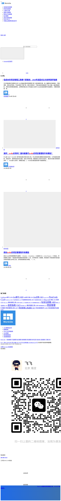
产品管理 (14, 339)
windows (9, 299)
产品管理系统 (17, 299)
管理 (58, 302)
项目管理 (6, 96)
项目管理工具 (12, 308)
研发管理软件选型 (36, 302)
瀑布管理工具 (13, 302)
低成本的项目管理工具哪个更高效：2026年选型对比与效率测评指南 (30, 80)
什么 (47, 299)
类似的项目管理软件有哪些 (16, 252)
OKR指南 (6, 333)
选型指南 (14, 305)
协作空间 (34, 339)
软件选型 (6, 248)
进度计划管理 (7, 12)
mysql (46, 297)
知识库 (22, 302)
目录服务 (43, 339)
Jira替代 (18, 297)
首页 (8, 61)
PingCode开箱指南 (8, 331)
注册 (4, 35)
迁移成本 (4, 305)
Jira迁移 (38, 297)
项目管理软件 (42, 308)
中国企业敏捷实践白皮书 (10, 20)
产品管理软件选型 (38, 299)
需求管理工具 (33, 305)
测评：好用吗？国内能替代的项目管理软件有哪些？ (28, 153)
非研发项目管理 (8, 7)
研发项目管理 (7, 8)
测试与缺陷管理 (8, 17)
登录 (2, 35)
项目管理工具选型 (27, 308)
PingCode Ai (7, 19)
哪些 (53, 299)
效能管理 (24, 339)
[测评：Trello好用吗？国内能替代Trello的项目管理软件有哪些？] (30, 148)
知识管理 (6, 16)
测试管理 (29, 339)
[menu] (1, 1)
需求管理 (23, 305)
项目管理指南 (7, 336)
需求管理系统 (42, 305)
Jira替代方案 (7, 10)
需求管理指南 (7, 335)
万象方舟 (48, 339)
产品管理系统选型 (27, 299)
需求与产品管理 (8, 14)
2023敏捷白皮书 (8, 327)
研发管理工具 (28, 302)
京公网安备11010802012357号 (19, 342)
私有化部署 (48, 302)
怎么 (6, 302)
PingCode (3, 339)
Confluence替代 (7, 297)
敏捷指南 (6, 329)
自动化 (38, 339)
